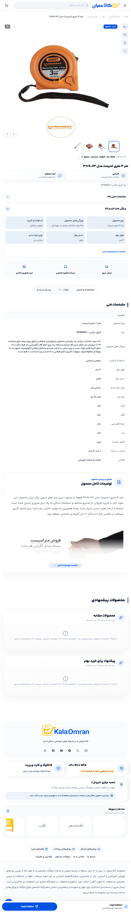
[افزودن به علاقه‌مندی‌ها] (124, 34)
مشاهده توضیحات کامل (67, 565)
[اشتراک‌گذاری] (124, 51)
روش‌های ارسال (89, 849)
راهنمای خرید (37, 849)
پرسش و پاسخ (44, 290)
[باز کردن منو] (124, 5)
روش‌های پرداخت (62, 849)
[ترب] (42, 825)
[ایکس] (77, 750)
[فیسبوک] (53, 750)
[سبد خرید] (6, 5)
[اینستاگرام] (86, 750)
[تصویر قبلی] (13, 134)
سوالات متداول (63, 856)
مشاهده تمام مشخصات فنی (112, 251)
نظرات (64, 290)
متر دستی (92, 16)
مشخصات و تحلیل (85, 290)
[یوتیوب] (61, 750)
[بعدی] (9, 826)
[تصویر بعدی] (7, 134)
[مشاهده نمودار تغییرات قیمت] (124, 26)
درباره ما (91, 856)
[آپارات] (45, 750)
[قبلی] (122, 826)
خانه (126, 16)
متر (103, 16)
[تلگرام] (69, 750)
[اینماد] (109, 825)
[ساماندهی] (75, 825)
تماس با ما (79, 856)
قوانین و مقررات (43, 856)
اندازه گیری (114, 16)
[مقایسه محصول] (124, 43)
